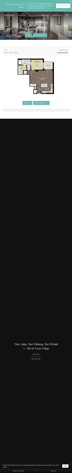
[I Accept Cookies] (69, 464)
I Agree (65, 466)
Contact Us (53, 471)
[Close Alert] (70, 2)
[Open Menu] (67, 15)
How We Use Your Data (18, 471)
